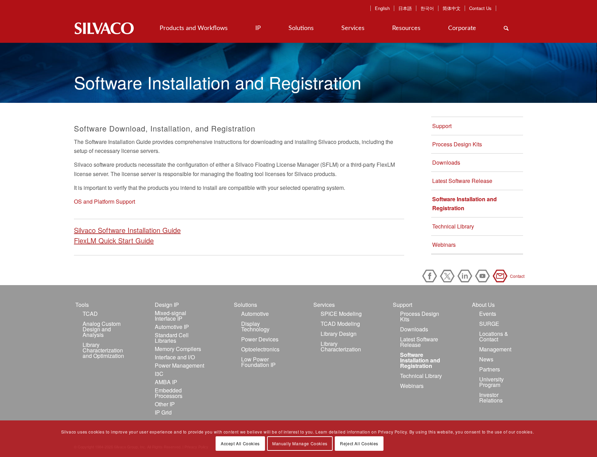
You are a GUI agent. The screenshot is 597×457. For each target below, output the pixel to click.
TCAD (90, 314)
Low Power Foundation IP (258, 362)
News (486, 359)
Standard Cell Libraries (172, 337)
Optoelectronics (260, 349)
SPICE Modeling (341, 314)
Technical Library (453, 226)
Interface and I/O (175, 357)
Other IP (165, 404)
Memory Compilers (178, 349)
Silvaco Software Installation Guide (127, 230)
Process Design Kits (457, 144)
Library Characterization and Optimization (103, 350)
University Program (491, 382)
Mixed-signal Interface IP (170, 315)
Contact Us (480, 8)
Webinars (444, 245)
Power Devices (259, 339)
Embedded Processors (168, 393)
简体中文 (452, 8)
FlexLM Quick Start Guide (114, 240)
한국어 (427, 8)
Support (442, 126)
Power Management (179, 365)
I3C (159, 374)
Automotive (255, 314)
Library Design (339, 334)
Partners (489, 369)
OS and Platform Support (104, 201)
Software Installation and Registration (464, 203)
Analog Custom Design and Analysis (102, 329)
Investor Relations (491, 397)
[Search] (506, 28)
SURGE (489, 324)
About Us (483, 305)
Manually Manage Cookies (300, 443)
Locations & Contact (493, 336)
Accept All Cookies (240, 443)
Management (495, 349)
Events (487, 314)
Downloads (446, 162)
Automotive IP (172, 327)
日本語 (405, 8)
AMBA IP (166, 382)
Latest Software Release (462, 181)
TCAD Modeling (340, 324)
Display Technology (255, 326)
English (382, 8)
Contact (501, 276)
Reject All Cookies (359, 443)
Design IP (167, 305)
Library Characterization (341, 346)
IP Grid (163, 412)
